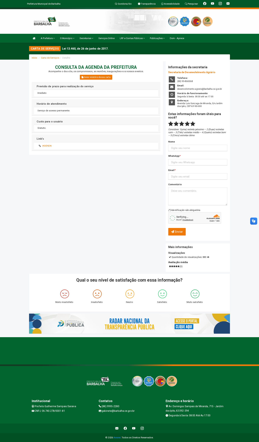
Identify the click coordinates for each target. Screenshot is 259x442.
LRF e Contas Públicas (131, 38)
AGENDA (47, 145)
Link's (40, 138)
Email (171, 170)
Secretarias (86, 38)
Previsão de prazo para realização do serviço (65, 86)
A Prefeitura (47, 38)
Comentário (175, 184)
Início (34, 57)
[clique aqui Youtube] (134, 428)
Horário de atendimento (52, 103)
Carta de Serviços (50, 57)
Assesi (117, 437)
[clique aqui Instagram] (142, 428)
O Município (66, 38)
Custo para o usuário (50, 121)
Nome (171, 141)
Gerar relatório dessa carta (97, 77)
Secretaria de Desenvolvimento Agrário (191, 72)
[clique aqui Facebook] (125, 428)
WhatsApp (174, 156)
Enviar (178, 231)
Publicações (156, 38)
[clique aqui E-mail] (117, 428)
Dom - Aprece (177, 38)
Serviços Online (106, 38)
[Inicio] (34, 38)
